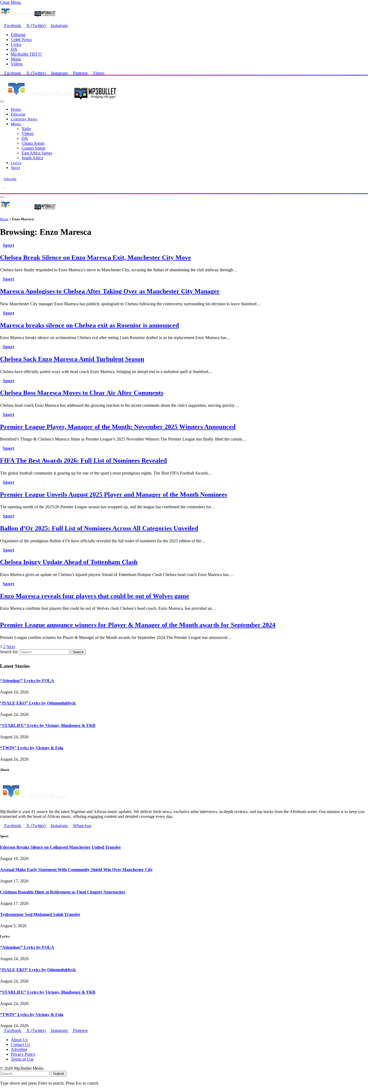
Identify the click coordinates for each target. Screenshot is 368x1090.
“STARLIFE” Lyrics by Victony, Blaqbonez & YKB (47, 725)
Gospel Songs (33, 148)
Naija (26, 128)
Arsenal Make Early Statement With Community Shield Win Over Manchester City (76, 869)
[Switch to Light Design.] (6, 186)
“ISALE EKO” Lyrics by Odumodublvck (38, 703)
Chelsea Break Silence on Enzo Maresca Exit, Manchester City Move (95, 257)
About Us (19, 1039)
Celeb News (21, 39)
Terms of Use (22, 1059)
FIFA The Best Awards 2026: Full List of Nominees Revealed (83, 460)
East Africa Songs (37, 153)
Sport (15, 167)
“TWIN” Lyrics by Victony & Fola (31, 748)
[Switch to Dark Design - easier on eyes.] (2, 186)
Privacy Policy (23, 1054)
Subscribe (10, 179)
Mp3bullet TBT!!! (26, 54)
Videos (17, 64)
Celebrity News (24, 119)
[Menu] (2, 101)
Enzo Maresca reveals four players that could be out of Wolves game (94, 596)
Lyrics (16, 44)
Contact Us (20, 1044)
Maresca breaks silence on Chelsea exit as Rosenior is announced (89, 325)
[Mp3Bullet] (61, 100)
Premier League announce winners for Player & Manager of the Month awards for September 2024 (137, 624)
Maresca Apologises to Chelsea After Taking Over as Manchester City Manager (110, 291)
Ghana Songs (33, 143)
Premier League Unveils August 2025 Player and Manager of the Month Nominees (113, 494)
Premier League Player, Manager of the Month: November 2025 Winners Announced (117, 426)
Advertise (19, 1049)
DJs (14, 49)
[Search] (1, 190)
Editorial (18, 34)
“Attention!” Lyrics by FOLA (27, 680)
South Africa (32, 157)
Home (16, 109)
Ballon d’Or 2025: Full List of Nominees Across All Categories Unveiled (99, 528)
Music (16, 59)
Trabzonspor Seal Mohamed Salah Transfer (40, 914)
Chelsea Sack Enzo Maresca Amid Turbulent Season (72, 359)
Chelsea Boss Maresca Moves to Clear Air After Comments (81, 392)
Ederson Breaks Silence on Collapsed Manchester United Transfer (60, 847)
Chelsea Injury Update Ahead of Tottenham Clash (68, 562)
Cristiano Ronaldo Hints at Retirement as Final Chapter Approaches (62, 892)
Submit (58, 1074)
